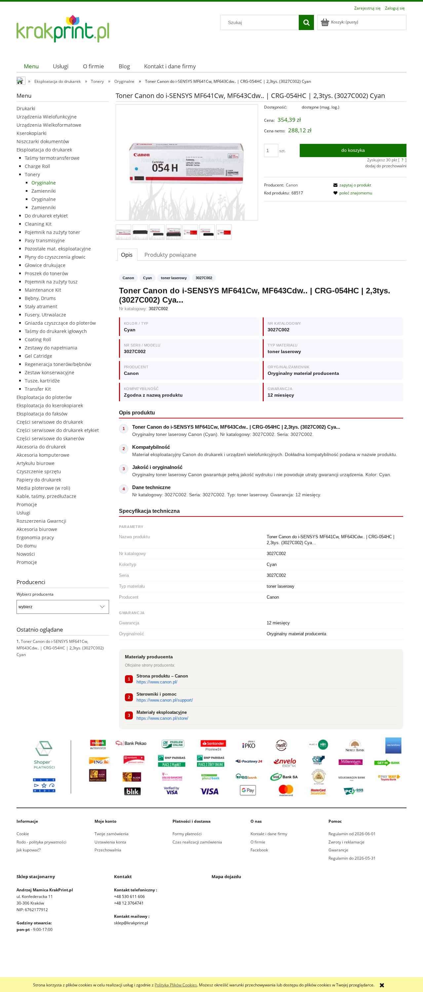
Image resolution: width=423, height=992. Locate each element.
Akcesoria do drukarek (41, 447)
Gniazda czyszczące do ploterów (60, 323)
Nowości (26, 554)
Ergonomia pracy (35, 537)
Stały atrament (41, 306)
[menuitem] (31, 66)
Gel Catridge (38, 356)
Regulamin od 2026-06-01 (352, 834)
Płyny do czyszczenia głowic (55, 257)
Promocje (27, 504)
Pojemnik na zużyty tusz (51, 282)
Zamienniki (43, 191)
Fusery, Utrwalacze (45, 315)
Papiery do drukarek (39, 480)
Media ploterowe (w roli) (43, 488)
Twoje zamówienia (112, 834)
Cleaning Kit (38, 224)
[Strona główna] (63, 32)
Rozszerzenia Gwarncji (41, 521)
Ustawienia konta (110, 842)
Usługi (23, 513)
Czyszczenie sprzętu (39, 471)
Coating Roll (38, 339)
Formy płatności (187, 834)
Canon (292, 185)
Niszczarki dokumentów (43, 141)
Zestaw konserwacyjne (49, 372)
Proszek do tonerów (46, 273)
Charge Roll (37, 166)
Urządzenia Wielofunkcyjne (47, 117)
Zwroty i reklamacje (346, 842)
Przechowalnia (108, 850)
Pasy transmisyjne (45, 240)
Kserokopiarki (32, 133)
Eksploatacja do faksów (42, 414)
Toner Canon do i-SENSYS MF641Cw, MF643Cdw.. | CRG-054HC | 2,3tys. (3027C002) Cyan (60, 648)
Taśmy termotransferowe (52, 158)
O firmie (257, 842)
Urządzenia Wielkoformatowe (49, 125)
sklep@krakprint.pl (131, 923)
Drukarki (26, 108)
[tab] (127, 254)
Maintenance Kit (43, 290)
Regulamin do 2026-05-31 (352, 858)
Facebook (259, 850)
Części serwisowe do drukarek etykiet (58, 430)
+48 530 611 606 (129, 896)
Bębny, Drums (40, 298)
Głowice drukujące (45, 265)
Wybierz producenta (35, 594)
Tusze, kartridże (42, 381)
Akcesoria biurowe (37, 529)
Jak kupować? (29, 850)
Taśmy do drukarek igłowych (56, 331)
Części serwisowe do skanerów (50, 438)
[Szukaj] (306, 22)
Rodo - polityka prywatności (41, 842)
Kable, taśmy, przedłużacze (46, 496)
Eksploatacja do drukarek (44, 150)
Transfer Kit (38, 389)
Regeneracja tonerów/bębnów (58, 364)
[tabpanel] (261, 502)
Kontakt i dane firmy (268, 834)
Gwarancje (338, 850)
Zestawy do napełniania (51, 348)
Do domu (27, 546)
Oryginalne (43, 183)
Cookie (23, 834)
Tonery (32, 174)
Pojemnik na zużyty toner (52, 232)
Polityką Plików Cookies (176, 985)
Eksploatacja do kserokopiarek (50, 405)
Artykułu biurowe (36, 463)
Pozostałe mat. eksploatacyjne (58, 249)
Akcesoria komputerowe (43, 455)
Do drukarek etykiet (46, 216)
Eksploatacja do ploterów (44, 397)
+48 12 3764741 (129, 903)
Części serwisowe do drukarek (50, 422)
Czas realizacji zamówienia (197, 842)
